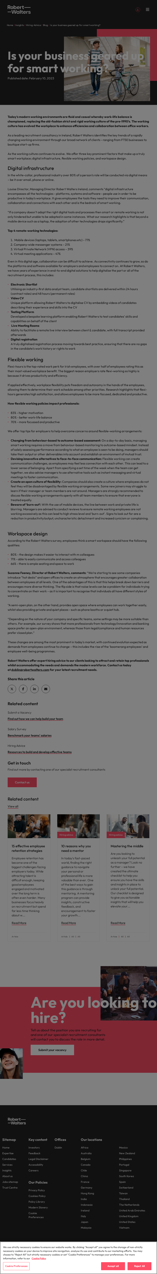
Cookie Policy (39, 1258)
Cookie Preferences (16, 1266)
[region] (78, 1258)
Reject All (139, 1266)
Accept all (113, 1266)
